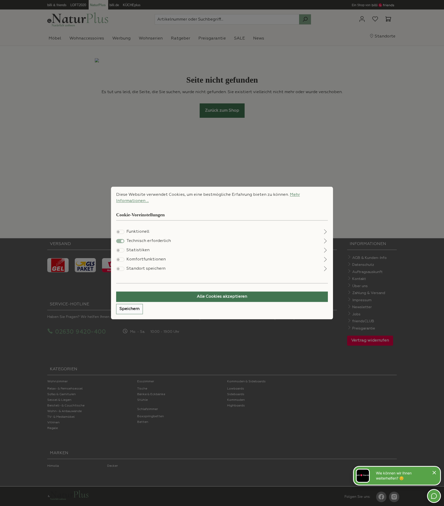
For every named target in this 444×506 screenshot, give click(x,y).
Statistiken (138, 250)
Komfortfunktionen (146, 260)
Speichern (129, 309)
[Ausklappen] (325, 231)
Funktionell (137, 232)
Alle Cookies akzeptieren (222, 297)
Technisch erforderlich (148, 241)
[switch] (120, 232)
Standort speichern (145, 269)
